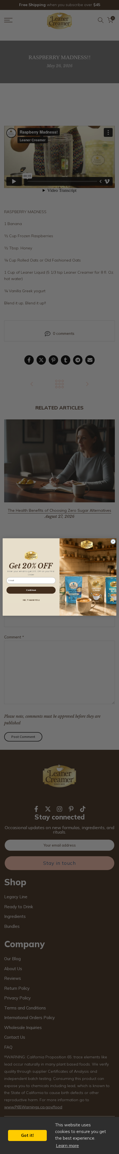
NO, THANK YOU (31, 600)
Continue (31, 590)
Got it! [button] (27, 1135)
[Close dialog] (113, 541)
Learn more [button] (67, 1145)
